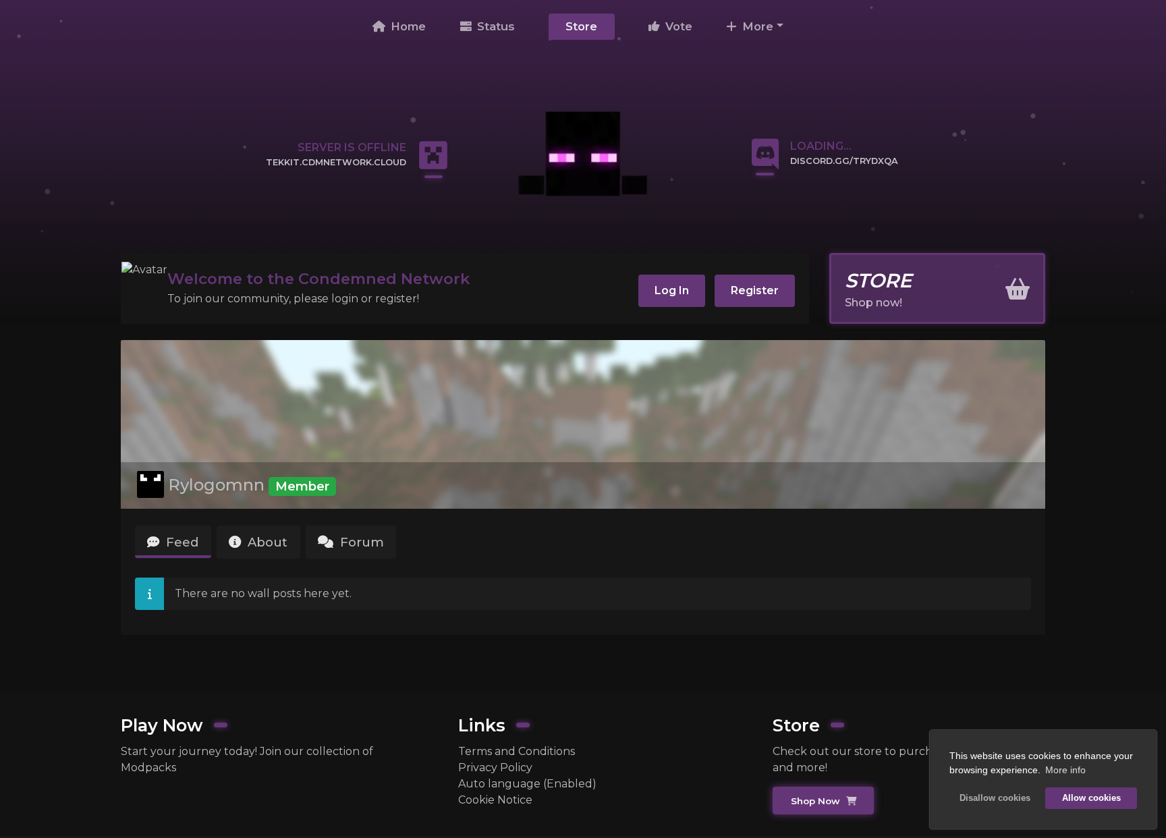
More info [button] (1065, 769)
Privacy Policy (495, 767)
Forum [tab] (360, 542)
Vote (677, 26)
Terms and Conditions (516, 751)
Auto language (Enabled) (527, 783)
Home (406, 26)
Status (494, 26)
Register (755, 290)
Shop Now (817, 800)
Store (581, 26)
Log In (672, 290)
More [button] (756, 26)
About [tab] (265, 542)
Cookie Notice (495, 799)
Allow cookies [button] (1091, 798)
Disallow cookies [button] (995, 798)
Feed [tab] (180, 542)
